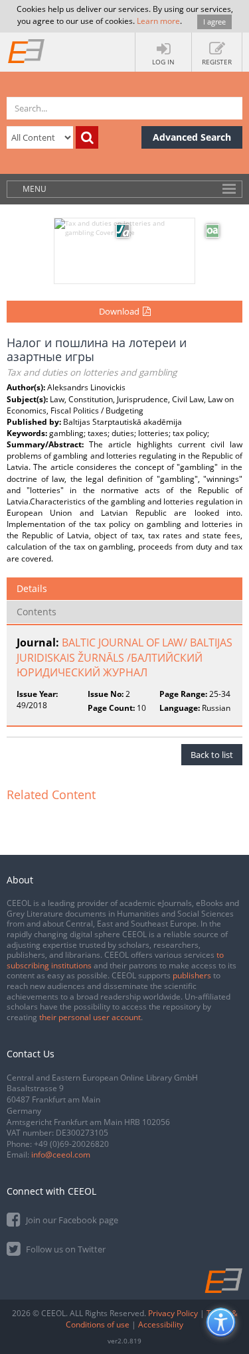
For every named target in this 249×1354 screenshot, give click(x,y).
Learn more (158, 21)
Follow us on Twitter (65, 1249)
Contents (36, 611)
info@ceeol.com (60, 1154)
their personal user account (90, 1017)
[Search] (87, 137)
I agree (214, 22)
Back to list (212, 755)
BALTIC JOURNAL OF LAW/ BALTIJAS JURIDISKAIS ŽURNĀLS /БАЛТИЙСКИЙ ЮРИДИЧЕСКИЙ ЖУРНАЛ (124, 657)
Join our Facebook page (71, 1220)
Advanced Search (192, 137)
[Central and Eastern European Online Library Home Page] (26, 50)
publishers (192, 975)
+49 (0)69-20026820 (71, 1144)
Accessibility (160, 1324)
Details (32, 588)
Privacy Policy (173, 1313)
